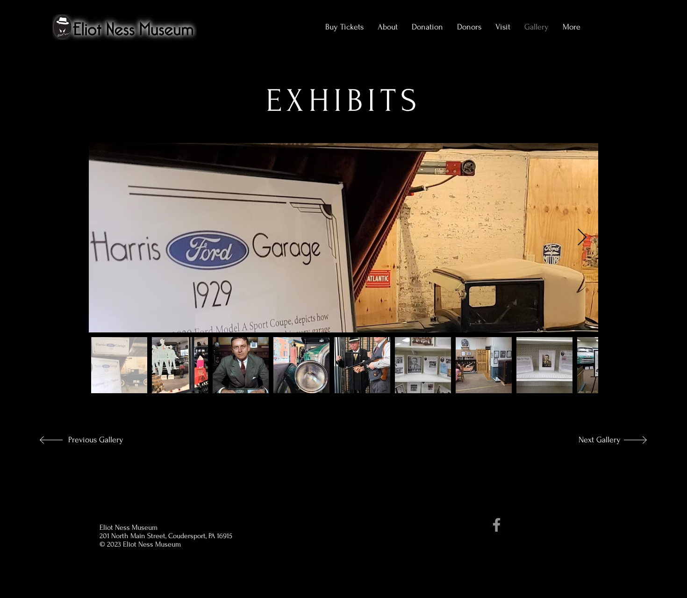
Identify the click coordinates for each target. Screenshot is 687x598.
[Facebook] (496, 525)
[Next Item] (582, 238)
